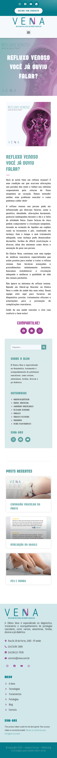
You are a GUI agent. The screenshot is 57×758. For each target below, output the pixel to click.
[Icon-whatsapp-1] (36, 4)
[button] (28, 32)
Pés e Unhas (18, 581)
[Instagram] (19, 4)
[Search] (43, 347)
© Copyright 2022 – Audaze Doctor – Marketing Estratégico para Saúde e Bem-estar (28, 749)
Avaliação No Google (24, 545)
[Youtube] (30, 4)
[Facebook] (25, 4)
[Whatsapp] (28, 665)
